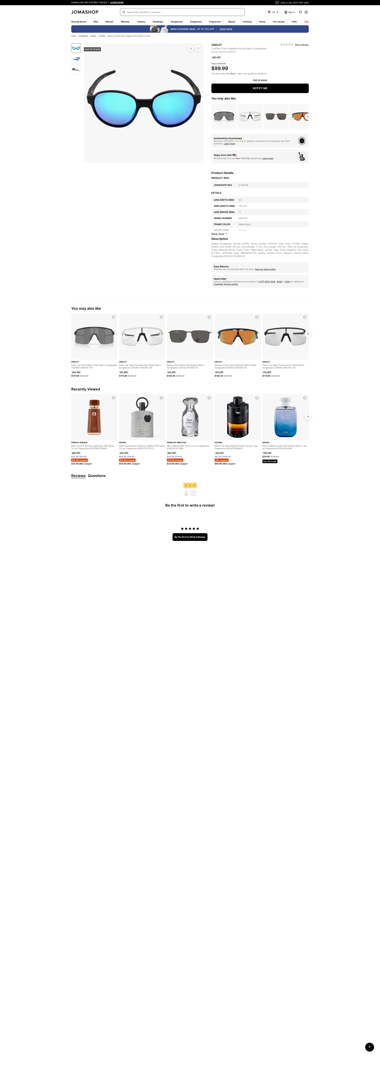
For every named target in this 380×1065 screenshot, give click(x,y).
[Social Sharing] (191, 48)
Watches (125, 21)
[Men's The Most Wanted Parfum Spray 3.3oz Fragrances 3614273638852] (257, 398)
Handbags (158, 21)
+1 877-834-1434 (267, 281)
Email (279, 281)
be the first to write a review (190, 537)
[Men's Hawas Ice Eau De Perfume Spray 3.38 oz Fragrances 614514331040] (305, 398)
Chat (287, 281)
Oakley (93, 36)
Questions (97, 476)
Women (109, 21)
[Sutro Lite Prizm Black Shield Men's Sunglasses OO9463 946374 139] (113, 317)
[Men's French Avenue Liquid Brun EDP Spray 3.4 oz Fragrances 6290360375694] (113, 398)
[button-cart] (306, 12)
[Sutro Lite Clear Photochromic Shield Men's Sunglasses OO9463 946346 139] (161, 317)
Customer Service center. (226, 284)
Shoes (262, 21)
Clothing (247, 21)
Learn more (229, 143)
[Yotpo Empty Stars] (286, 44)
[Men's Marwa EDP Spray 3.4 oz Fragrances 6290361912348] (209, 398)
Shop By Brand (78, 21)
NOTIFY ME (260, 88)
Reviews (78, 476)
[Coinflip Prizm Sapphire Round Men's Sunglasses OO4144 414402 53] (198, 48)
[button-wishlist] (300, 12)
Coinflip (102, 36)
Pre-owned (278, 21)
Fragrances (215, 21)
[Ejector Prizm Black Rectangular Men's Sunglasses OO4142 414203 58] (209, 317)
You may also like (223, 98)
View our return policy (265, 269)
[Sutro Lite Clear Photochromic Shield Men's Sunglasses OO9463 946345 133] (305, 317)
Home (73, 36)
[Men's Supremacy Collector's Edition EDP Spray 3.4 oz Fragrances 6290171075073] (161, 398)
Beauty (231, 21)
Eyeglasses (196, 21)
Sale (306, 21)
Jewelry (141, 21)
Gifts (294, 21)
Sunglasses (177, 21)
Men (96, 21)
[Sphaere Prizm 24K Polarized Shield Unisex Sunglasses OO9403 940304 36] (257, 317)
